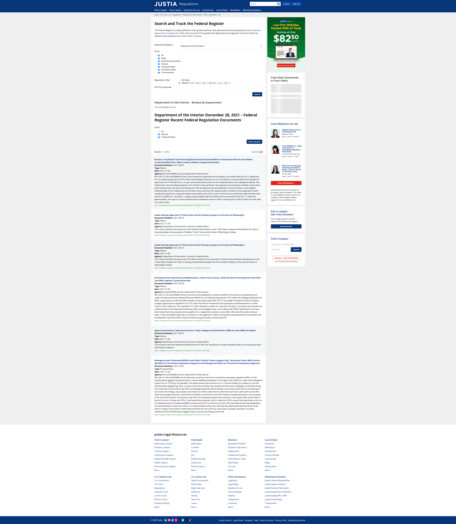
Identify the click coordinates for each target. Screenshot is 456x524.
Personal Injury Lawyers (165, 466)
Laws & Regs (222, 10)
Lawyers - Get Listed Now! (286, 258)
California (195, 492)
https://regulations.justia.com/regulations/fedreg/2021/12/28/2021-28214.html (182, 235)
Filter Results (254, 141)
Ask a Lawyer (175, 10)
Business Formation (237, 443)
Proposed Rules (168, 66)
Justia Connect (225, 520)
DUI (193, 455)
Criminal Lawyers (162, 451)
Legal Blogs (233, 484)
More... (157, 470)
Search (257, 94)
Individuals (196, 439)
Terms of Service (267, 520)
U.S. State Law (198, 476)
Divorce (194, 451)
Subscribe (255, 152)
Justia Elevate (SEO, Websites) (278, 492)
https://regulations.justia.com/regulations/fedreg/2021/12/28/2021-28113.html (182, 350)
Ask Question (286, 226)
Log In (286, 4)
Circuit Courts (160, 495)
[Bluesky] (182, 520)
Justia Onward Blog (273, 499)
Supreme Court (161, 492)
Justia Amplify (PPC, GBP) (276, 495)
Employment (233, 451)
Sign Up (296, 4)
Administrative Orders (171, 61)
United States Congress (191, 36)
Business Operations (237, 447)
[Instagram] (176, 520)
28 (219, 15)
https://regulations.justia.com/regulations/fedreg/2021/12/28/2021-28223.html (182, 205)
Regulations (159, 488)
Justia (156, 15)
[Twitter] (186, 520)
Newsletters (235, 10)
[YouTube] (169, 520)
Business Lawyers (162, 447)
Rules (163, 58)
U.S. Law (163, 15)
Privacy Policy (281, 520)
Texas (194, 503)
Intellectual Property (237, 455)
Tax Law (231, 466)
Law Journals (270, 459)
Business (232, 439)
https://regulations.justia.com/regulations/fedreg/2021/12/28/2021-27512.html (182, 415)
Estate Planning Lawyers (165, 459)
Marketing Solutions (252, 10)
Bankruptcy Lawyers (163, 443)
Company (249, 520)
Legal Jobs (232, 480)
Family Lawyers (161, 462)
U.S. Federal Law (162, 476)
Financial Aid (270, 451)
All (162, 55)
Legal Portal (238, 520)
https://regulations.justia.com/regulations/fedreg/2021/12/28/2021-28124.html (182, 321)
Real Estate (233, 462)
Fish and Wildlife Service (165, 107)
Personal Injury (198, 466)
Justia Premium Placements (277, 488)
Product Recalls (235, 492)
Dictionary (269, 443)
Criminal (195, 447)
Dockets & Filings (162, 503)
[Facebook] (172, 520)
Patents (231, 495)
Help (256, 520)
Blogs (267, 462)
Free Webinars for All (284, 123)
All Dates (186, 80)
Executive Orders (168, 69)
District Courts (160, 499)
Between (186, 83)
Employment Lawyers (163, 455)
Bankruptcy (196, 443)
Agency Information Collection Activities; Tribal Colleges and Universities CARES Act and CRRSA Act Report (205, 330)
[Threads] (179, 520)
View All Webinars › (286, 183)
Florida (194, 495)
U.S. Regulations (175, 15)
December (213, 15)
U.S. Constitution (161, 480)
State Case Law (198, 488)
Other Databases (237, 476)
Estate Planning (198, 459)
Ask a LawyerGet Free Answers (282, 212)
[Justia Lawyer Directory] (189, 520)
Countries (232, 503)
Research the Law (192, 10)
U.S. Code (158, 484)
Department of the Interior (192, 15)
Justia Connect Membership (277, 480)
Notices (164, 64)
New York (195, 499)
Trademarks (233, 499)
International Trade (237, 459)
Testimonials (270, 503)
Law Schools (208, 10)
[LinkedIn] (165, 520)
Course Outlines (272, 455)
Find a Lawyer (160, 10)
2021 (206, 15)
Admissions (270, 447)
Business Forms (235, 488)
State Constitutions (199, 480)
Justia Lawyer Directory (275, 484)
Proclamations (167, 72)
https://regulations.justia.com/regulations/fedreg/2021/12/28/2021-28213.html (182, 268)
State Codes (196, 484)
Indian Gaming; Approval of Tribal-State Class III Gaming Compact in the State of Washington (199, 215)
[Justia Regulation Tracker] (165, 4)
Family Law (196, 462)
